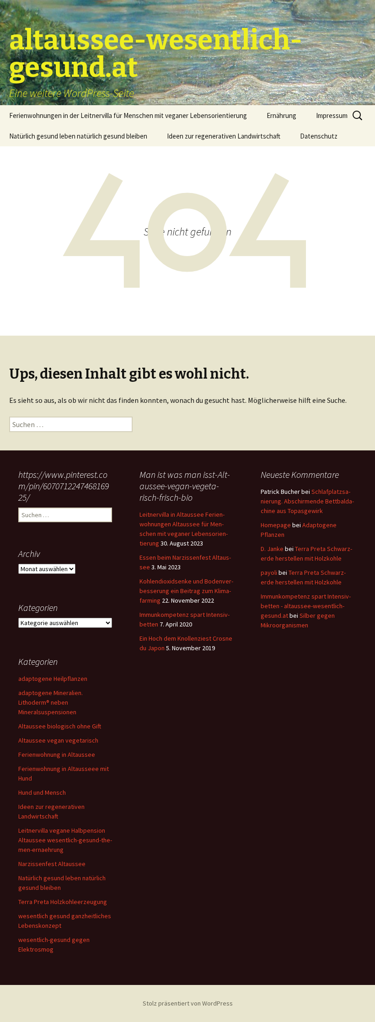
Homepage (276, 525)
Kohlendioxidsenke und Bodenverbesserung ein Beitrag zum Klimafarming (186, 591)
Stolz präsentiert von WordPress (188, 1003)
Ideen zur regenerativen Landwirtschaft (223, 136)
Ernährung (281, 115)
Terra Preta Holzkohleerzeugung (62, 902)
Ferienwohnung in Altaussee (56, 754)
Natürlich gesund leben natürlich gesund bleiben (78, 136)
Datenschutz (319, 136)
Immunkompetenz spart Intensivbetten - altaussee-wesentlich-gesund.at (306, 606)
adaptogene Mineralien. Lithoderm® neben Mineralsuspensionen (50, 702)
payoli (269, 572)
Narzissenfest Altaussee (52, 864)
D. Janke (272, 549)
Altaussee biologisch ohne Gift (59, 726)
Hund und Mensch (42, 792)
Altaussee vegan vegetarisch (58, 740)
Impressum (332, 115)
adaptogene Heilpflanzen (52, 678)
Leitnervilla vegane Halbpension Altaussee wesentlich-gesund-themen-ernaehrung (65, 840)
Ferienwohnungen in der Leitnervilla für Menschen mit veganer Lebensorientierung (128, 115)
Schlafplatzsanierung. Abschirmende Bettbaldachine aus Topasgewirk (307, 501)
